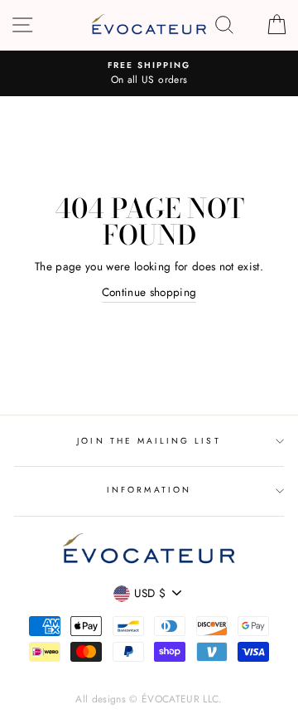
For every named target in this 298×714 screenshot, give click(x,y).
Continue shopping (149, 292)
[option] (149, 74)
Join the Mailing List (148, 441)
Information (149, 489)
